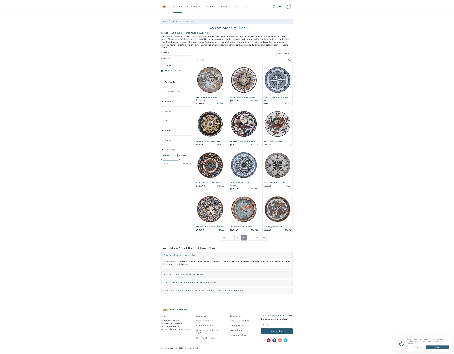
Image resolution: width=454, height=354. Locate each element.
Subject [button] (168, 130)
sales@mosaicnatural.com (177, 329)
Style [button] (167, 121)
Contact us (241, 6)
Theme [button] (168, 140)
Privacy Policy (237, 326)
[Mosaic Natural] (164, 8)
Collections (166, 58)
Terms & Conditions (240, 321)
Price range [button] (170, 150)
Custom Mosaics (205, 326)
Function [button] (169, 101)
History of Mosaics (206, 338)
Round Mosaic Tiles (173, 71)
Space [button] (168, 111)
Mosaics (177, 6)
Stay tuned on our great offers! (274, 319)
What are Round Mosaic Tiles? (180, 255)
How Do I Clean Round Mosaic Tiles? (183, 275)
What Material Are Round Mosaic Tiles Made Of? (190, 283)
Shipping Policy (237, 335)
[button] (274, 6)
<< (224, 237)
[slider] (162, 160)
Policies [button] (210, 6)
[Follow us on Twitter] (286, 340)
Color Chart (202, 321)
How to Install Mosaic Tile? (208, 332)
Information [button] (193, 6)
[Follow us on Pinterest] (268, 340)
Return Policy (236, 330)
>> (264, 237)
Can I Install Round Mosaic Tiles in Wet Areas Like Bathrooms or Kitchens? (204, 291)
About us (225, 6)
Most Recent (283, 53)
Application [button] (170, 82)
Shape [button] (168, 65)
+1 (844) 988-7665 (172, 326)
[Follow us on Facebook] (274, 340)
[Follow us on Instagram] (280, 340)
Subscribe (276, 331)
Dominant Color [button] (172, 92)
